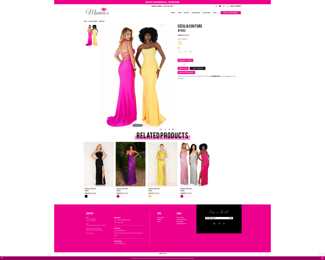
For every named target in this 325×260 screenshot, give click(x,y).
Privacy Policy (180, 217)
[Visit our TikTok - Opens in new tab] (224, 223)
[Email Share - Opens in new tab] (173, 129)
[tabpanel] (92, 35)
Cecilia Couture (93, 21)
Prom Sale (102, 21)
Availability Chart (185, 60)
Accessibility (180, 221)
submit (230, 218)
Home (85, 21)
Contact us (228, 76)
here (192, 258)
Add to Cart (183, 68)
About (159, 221)
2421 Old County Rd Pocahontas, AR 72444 (95, 225)
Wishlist (160, 219)
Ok (322, 258)
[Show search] (216, 6)
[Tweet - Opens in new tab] (165, 129)
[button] (224, 6)
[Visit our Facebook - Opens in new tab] (219, 223)
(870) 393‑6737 (89, 233)
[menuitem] (162, 6)
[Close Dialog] (2, 258)
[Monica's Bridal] (97, 10)
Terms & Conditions (182, 219)
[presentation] (99, 164)
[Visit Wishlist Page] (220, 6)
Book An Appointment (186, 72)
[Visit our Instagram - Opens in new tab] (214, 224)
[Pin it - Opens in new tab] (169, 129)
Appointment (161, 217)
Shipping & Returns (182, 223)
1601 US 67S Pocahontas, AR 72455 (94, 230)
